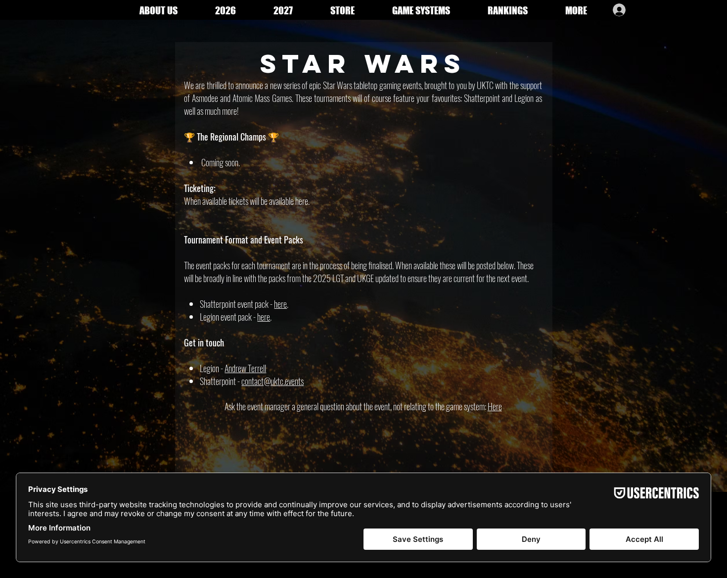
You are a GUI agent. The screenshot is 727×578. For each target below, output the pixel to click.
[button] (576, 9)
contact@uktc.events (272, 381)
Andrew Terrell (245, 368)
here (280, 303)
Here (495, 406)
